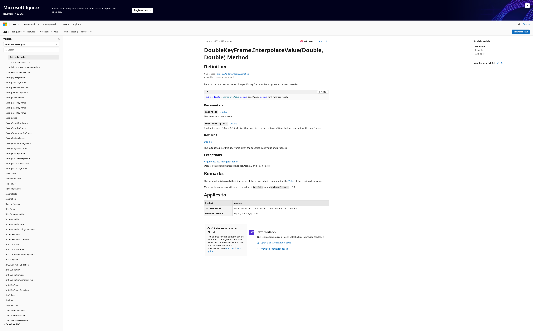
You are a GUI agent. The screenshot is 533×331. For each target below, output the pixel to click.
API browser (226, 41)
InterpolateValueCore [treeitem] (20, 62)
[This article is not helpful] (501, 63)
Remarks (479, 50)
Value (291, 181)
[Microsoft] (5, 24)
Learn (207, 41)
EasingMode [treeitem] (11, 118)
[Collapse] (58, 39)
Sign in (526, 24)
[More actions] (326, 41)
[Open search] (519, 24)
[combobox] (31, 44)
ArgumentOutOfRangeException (221, 161)
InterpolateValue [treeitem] (18, 57)
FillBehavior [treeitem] (11, 183)
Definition (480, 46)
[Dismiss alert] (527, 5)
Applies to (480, 53)
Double (223, 111)
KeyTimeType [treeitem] (12, 305)
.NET (215, 41)
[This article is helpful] (498, 63)
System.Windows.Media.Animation (233, 74)
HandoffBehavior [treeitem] (13, 188)
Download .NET (521, 31)
